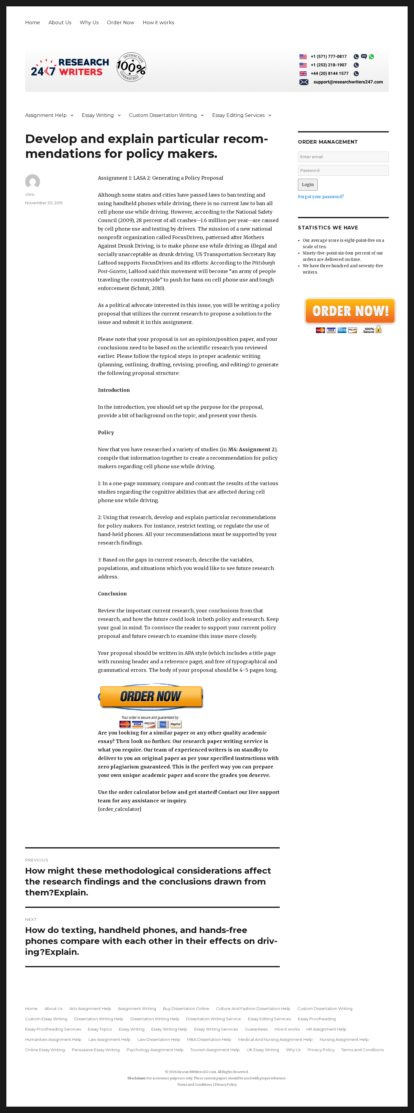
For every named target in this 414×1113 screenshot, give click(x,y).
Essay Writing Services (216, 1029)
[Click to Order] (189, 705)
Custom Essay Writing (46, 1018)
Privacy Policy (321, 1049)
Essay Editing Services (238, 115)
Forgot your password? (321, 196)
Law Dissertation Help (159, 1039)
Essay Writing (98, 115)
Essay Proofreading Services (53, 1029)
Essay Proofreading (317, 1018)
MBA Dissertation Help (209, 1039)
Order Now (120, 22)
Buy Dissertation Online (186, 1008)
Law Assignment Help (109, 1039)
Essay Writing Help (169, 1029)
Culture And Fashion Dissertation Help (253, 1008)
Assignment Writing (137, 1008)
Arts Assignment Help (90, 1008)
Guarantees (256, 1029)
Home (32, 22)
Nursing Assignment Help (344, 1039)
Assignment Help (46, 115)
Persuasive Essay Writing (96, 1049)
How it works (158, 22)
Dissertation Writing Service (213, 1018)
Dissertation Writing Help (98, 1018)
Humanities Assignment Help (53, 1039)
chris (29, 194)
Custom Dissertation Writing (163, 115)
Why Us (89, 22)
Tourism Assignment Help (215, 1049)
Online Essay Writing (45, 1049)
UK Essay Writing (263, 1049)
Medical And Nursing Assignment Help (275, 1039)
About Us (59, 22)
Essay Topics (100, 1029)
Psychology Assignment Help (155, 1049)
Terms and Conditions (362, 1049)
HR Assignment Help (326, 1029)
